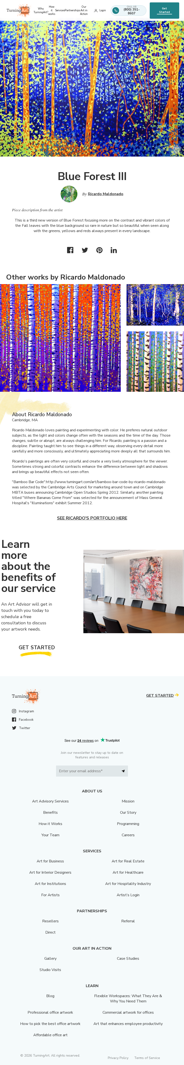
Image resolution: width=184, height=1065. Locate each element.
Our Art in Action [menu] (84, 10)
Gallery (50, 958)
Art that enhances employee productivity (128, 1023)
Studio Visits (50, 969)
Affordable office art (50, 1035)
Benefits (50, 812)
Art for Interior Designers (50, 872)
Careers (128, 835)
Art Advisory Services (50, 801)
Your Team (50, 835)
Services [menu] (60, 10)
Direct (50, 932)
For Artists (50, 895)
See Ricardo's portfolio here (92, 518)
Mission (128, 801)
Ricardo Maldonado (105, 194)
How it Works (50, 823)
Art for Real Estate (128, 861)
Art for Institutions (50, 883)
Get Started (164, 10)
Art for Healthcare (128, 872)
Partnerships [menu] (72, 10)
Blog (50, 996)
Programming (128, 823)
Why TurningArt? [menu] (41, 10)
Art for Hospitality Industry (128, 883)
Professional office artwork (50, 1012)
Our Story (128, 812)
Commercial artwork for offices (128, 1012)
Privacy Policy (118, 1058)
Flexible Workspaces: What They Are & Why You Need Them (128, 998)
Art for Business (50, 861)
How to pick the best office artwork (50, 1023)
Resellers (50, 921)
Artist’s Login (128, 895)
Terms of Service (147, 1058)
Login (102, 10)
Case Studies (128, 958)
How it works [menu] (51, 10)
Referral (128, 921)
